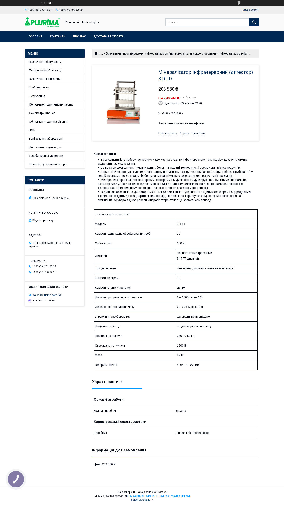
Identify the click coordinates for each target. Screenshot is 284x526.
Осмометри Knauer (42, 113)
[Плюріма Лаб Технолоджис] (42, 25)
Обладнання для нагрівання (48, 121)
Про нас (79, 36)
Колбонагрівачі (39, 87)
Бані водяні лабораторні (46, 138)
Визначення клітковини (45, 79)
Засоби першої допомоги (46, 155)
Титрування (37, 96)
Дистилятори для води (45, 147)
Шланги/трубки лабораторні (48, 164)
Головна (35, 36)
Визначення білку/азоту (45, 61)
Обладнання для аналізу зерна (51, 104)
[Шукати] (254, 22)
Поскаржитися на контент (142, 495)
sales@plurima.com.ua (47, 294)
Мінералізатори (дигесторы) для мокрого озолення (182, 53)
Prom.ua (162, 492)
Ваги (32, 130)
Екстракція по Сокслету (45, 70)
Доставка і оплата (109, 36)
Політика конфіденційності (175, 495)
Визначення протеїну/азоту (125, 53)
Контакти (57, 36)
